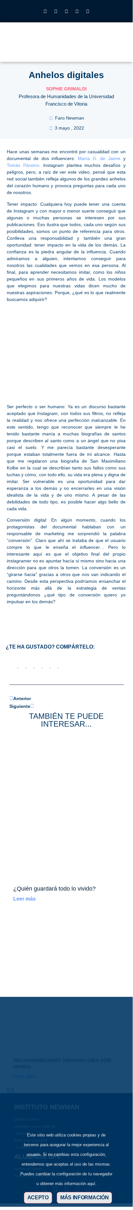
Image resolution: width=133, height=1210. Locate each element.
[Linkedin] (66, 11)
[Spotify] (87, 11)
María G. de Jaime (99, 158)
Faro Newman (69, 118)
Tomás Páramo (23, 165)
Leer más (24, 899)
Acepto (38, 1197)
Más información (84, 1197)
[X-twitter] (55, 11)
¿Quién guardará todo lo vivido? (54, 888)
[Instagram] (45, 11)
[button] (101, 46)
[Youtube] (76, 11)
